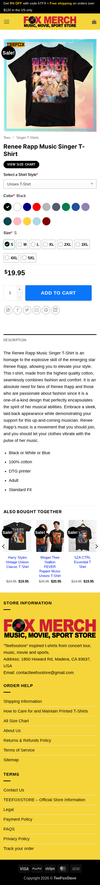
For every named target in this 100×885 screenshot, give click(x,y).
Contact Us (13, 790)
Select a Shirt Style (20, 174)
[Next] (96, 555)
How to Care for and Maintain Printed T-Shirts (45, 711)
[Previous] (4, 555)
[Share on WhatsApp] (8, 310)
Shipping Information (22, 701)
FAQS (9, 829)
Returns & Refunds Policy (27, 740)
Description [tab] (14, 340)
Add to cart (58, 292)
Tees (7, 137)
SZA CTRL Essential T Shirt (82, 562)
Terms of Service (19, 750)
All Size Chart (16, 721)
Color (9, 196)
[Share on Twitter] (27, 310)
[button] (6, 22)
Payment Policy (17, 819)
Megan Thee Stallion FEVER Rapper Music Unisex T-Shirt (50, 566)
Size (7, 233)
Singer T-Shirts (27, 137)
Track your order (18, 848)
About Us (12, 730)
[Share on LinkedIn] (55, 310)
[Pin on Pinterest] (46, 310)
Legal (8, 809)
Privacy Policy (16, 838)
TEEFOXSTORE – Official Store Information (44, 799)
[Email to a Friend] (36, 310)
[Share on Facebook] (17, 310)
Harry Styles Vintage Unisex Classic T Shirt (17, 562)
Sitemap (11, 760)
